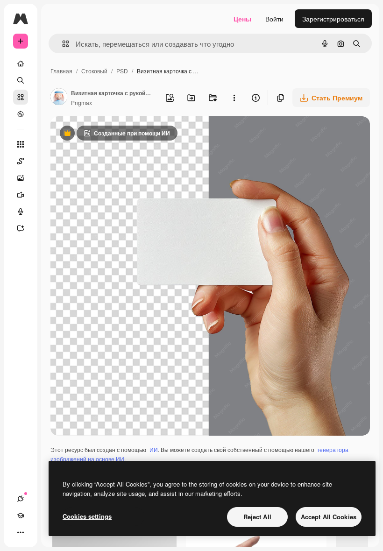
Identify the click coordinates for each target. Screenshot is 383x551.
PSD (122, 71)
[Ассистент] (20, 228)
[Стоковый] (20, 97)
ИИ (153, 449)
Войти (274, 18)
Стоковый (94, 71)
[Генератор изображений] (20, 177)
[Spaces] (20, 161)
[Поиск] (20, 80)
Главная (61, 71)
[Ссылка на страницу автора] (58, 97)
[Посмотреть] (20, 113)
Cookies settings (87, 516)
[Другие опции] (234, 97)
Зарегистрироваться (333, 18)
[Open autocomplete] (62, 43)
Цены (242, 18)
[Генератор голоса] (20, 211)
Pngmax (81, 102)
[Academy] (20, 515)
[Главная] (20, 63)
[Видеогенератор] (20, 194)
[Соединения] (20, 498)
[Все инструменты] (20, 144)
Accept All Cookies (328, 516)
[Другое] (20, 532)
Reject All (257, 516)
